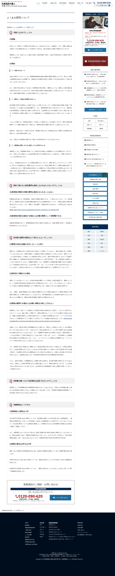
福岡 (89, 251)
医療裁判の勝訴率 (91, 145)
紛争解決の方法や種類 (92, 149)
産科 (89, 121)
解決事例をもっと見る (95, 109)
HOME (26, 522)
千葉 (102, 235)
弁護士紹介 (95, 193)
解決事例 (27, 525)
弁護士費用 (95, 189)
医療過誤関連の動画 (30, 527)
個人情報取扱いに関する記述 (84, 534)
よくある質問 (95, 198)
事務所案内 (80, 522)
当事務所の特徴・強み (95, 179)
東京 (89, 231)
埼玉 (89, 235)
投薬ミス (89, 124)
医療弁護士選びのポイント (93, 154)
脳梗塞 (101, 128)
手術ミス (101, 124)
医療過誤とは (89, 140)
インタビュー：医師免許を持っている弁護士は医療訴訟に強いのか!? (96, 165)
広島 (102, 247)
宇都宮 (102, 231)
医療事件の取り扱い (30, 539)
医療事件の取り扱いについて (95, 207)
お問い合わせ (80, 530)
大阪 (89, 243)
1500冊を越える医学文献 (95, 217)
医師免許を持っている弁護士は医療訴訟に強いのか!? (62, 536)
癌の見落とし (101, 121)
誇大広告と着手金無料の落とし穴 (95, 159)
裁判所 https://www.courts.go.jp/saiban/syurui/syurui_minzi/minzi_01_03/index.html (34, 210)
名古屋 (102, 239)
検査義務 (89, 128)
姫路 (89, 247)
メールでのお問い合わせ (102, 5)
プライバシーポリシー (82, 532)
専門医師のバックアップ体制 (95, 212)
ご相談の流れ (95, 203)
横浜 (89, 239)
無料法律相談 (28, 532)
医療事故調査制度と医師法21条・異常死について (61, 539)
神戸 (102, 243)
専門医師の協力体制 (30, 542)
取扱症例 (95, 184)
